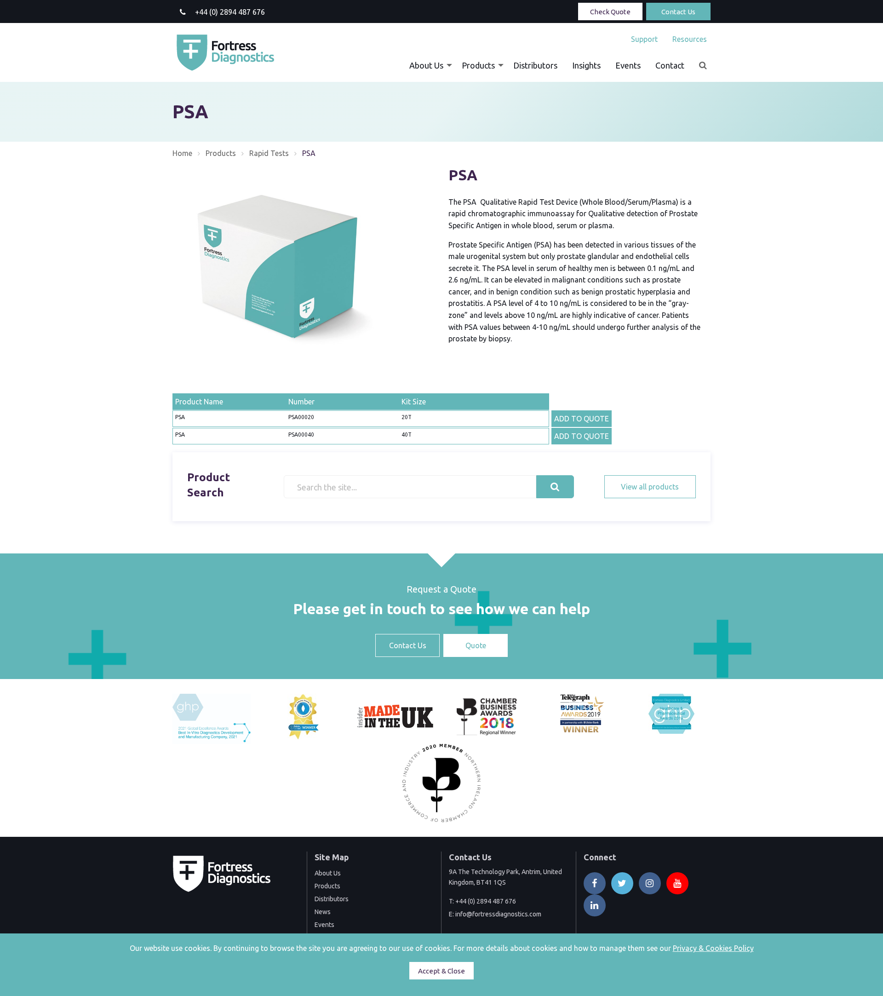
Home (182, 153)
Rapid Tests (269, 153)
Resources (689, 39)
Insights (586, 65)
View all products (650, 487)
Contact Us (678, 12)
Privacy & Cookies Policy (713, 948)
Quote (475, 645)
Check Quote (610, 12)
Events (628, 65)
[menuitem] (644, 39)
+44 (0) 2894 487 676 (485, 901)
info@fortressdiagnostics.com (498, 914)
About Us (426, 65)
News (323, 911)
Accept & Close (441, 971)
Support (644, 39)
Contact (669, 65)
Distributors (535, 65)
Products (478, 65)
